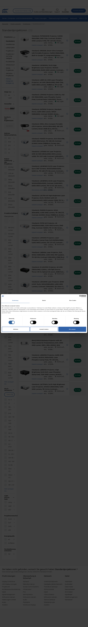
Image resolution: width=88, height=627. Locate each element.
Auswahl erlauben (44, 329)
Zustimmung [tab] (15, 300)
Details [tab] (44, 300)
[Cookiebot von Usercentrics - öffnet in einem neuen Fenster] (76, 296)
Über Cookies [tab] (72, 300)
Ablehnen (15, 329)
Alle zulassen (72, 329)
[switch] (33, 322)
